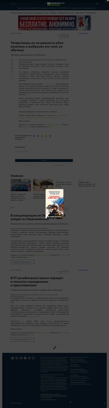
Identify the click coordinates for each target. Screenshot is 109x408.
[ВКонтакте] (12, 60)
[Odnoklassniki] (29, 358)
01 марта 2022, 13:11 (63, 209)
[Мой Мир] (12, 75)
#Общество (65, 207)
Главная (14, 13)
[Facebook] (33, 358)
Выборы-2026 (91, 13)
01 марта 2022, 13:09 (63, 271)
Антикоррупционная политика (77, 382)
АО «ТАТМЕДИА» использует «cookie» (49, 394)
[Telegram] (12, 63)
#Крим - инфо (65, 33)
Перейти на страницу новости (21, 262)
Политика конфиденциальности (48, 399)
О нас (46, 13)
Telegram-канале (54, 125)
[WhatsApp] (12, 71)
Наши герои (79, 13)
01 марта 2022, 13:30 (63, 35)
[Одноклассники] (12, 67)
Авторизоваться (29, 165)
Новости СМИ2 (83, 33)
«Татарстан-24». (33, 316)
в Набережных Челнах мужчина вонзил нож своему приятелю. (44, 116)
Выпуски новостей (25, 13)
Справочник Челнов (65, 13)
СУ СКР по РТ (48, 84)
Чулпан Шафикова (16, 33)
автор (12, 207)
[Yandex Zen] (12, 358)
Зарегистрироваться (58, 165)
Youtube (25, 127)
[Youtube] (25, 358)
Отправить (43, 160)
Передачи (38, 13)
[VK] (16, 358)
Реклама (53, 13)
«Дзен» (51, 127)
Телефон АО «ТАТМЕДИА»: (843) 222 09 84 (80, 384)
